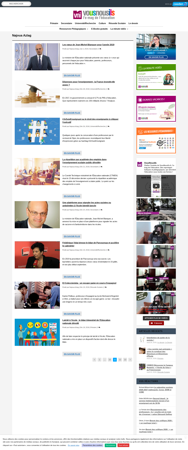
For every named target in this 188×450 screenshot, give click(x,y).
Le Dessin (168, 342)
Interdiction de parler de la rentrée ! (158, 339)
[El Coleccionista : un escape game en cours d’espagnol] (37, 295)
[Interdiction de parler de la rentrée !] (142, 339)
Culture (102, 23)
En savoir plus (72, 75)
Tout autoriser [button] (110, 445)
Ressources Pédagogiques (72, 29)
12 (120, 360)
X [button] (185, 437)
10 (110, 360)
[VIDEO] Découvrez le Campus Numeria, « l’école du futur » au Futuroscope (160, 367)
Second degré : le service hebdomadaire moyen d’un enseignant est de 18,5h (154, 400)
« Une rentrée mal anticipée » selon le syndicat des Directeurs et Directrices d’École (159, 352)
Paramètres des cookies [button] (92, 445)
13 (125, 360)
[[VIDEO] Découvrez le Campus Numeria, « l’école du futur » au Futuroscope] (142, 367)
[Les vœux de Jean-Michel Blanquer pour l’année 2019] (37, 56)
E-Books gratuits (99, 29)
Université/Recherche (85, 23)
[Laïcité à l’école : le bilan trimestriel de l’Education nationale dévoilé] (37, 332)
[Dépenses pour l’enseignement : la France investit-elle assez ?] (37, 93)
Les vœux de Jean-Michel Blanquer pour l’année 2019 (88, 45)
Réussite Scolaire (117, 23)
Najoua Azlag (74, 49)
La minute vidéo (118, 29)
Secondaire (66, 23)
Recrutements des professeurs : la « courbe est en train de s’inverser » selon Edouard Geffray (155, 412)
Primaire (54, 23)
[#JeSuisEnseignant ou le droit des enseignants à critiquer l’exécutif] (37, 131)
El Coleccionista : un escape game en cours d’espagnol (89, 283)
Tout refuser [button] (123, 445)
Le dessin (133, 23)
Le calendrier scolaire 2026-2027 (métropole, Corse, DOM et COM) (156, 389)
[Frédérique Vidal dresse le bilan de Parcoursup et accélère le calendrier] (37, 254)
